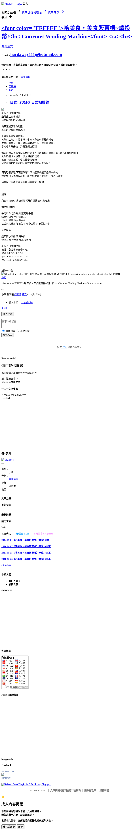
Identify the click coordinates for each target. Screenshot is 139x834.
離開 (20, 826)
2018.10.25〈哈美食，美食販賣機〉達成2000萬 (26, 559)
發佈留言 (7, 335)
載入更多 (7, 314)
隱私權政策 (90, 790)
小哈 (3, 277)
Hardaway (5, 778)
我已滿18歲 (9, 826)
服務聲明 (104, 790)
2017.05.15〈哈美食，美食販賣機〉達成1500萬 (26, 552)
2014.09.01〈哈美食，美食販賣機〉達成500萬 (25, 540)
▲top (4, 307)
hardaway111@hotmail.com (36, 54)
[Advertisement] (69, 620)
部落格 (12, 86)
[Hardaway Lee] (2, 774)
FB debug (6, 564)
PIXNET (42, 790)
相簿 (11, 83)
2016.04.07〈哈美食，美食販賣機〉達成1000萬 (26, 546)
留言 (24, 294)
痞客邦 (17, 294)
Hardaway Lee (7, 771)
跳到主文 (7, 46)
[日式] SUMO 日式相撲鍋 (29, 102)
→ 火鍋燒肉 (27, 302)
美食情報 (25, 77)
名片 (11, 89)
